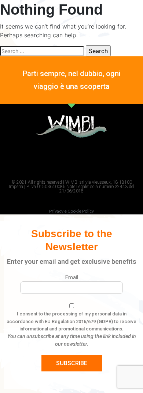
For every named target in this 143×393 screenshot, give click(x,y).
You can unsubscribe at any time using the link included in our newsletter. (71, 340)
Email (71, 277)
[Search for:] (42, 51)
